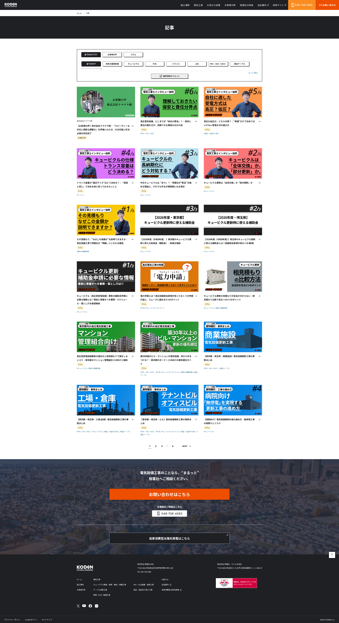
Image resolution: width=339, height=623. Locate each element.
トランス (176, 63)
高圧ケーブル (239, 63)
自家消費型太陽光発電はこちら (169, 538)
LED (197, 63)
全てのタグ (91, 63)
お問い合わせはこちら (169, 494)
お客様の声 (112, 54)
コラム (133, 54)
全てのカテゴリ (90, 54)
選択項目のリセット (171, 76)
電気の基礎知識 (112, 63)
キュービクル (133, 63)
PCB (155, 63)
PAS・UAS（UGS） (218, 63)
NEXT (185, 446)
